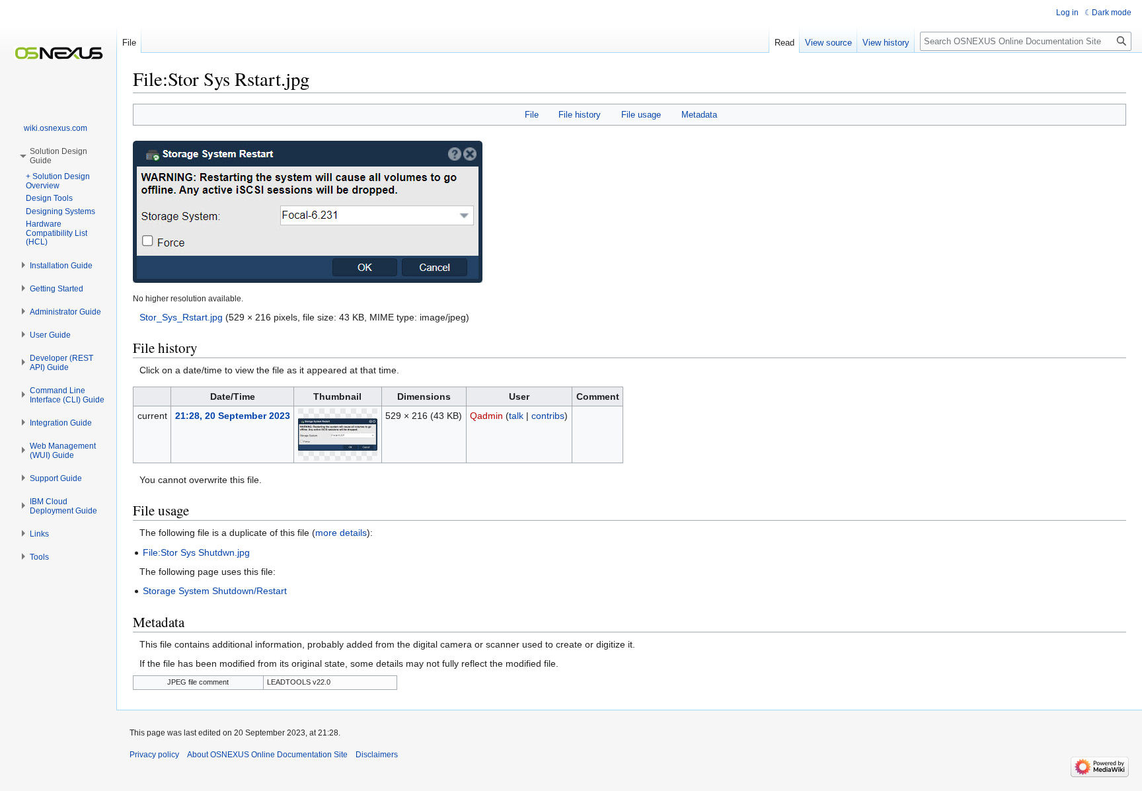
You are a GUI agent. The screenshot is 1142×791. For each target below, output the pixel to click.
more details (341, 532)
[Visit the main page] (58, 53)
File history (579, 115)
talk (516, 415)
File (532, 115)
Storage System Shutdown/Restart (215, 590)
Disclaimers (377, 754)
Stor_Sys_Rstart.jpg (181, 317)
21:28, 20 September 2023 (232, 415)
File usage (641, 115)
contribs (547, 415)
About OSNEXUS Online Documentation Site (267, 754)
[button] (61, 265)
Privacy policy (154, 754)
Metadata (699, 115)
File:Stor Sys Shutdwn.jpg (196, 552)
